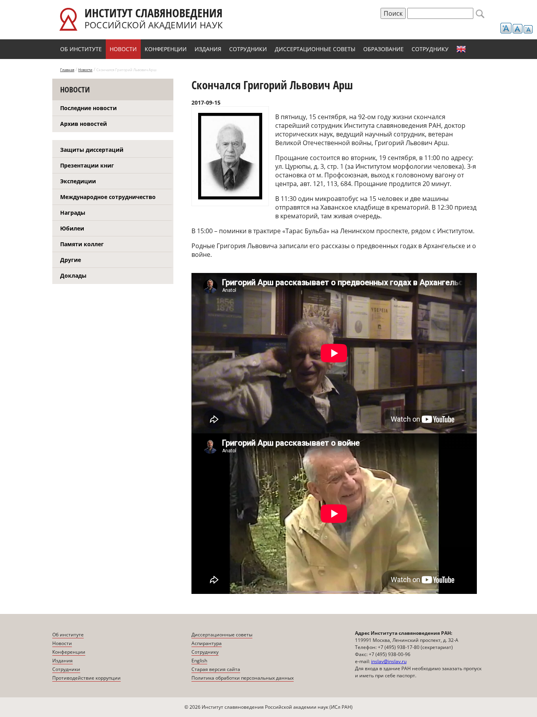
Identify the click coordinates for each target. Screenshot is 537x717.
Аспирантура (206, 643)
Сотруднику (430, 49)
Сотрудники (248, 49)
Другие (70, 260)
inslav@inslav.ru (388, 661)
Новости (123, 49)
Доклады (73, 275)
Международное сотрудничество (108, 197)
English (461, 49)
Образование (383, 49)
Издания (208, 49)
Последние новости (88, 108)
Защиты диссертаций (91, 149)
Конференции (166, 49)
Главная (67, 69)
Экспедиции (78, 181)
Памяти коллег (82, 244)
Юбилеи (72, 228)
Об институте (81, 49)
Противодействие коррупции (86, 678)
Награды (72, 212)
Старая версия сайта (215, 669)
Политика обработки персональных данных (242, 678)
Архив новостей (83, 123)
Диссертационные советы (315, 49)
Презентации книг (87, 165)
